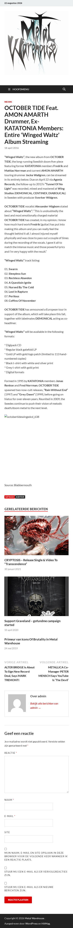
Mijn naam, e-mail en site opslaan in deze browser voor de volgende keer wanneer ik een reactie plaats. (36, 856)
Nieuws (8, 102)
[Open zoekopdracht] (64, 89)
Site (7, 832)
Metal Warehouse (34, 918)
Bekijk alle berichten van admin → (44, 705)
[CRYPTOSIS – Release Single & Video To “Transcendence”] (36, 536)
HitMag (45, 923)
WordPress (31, 923)
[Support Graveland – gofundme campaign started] (36, 597)
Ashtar (20, 497)
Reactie (10, 752)
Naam (9, 799)
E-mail (9, 816)
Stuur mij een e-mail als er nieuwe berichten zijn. (29, 889)
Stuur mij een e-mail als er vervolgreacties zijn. (35, 873)
